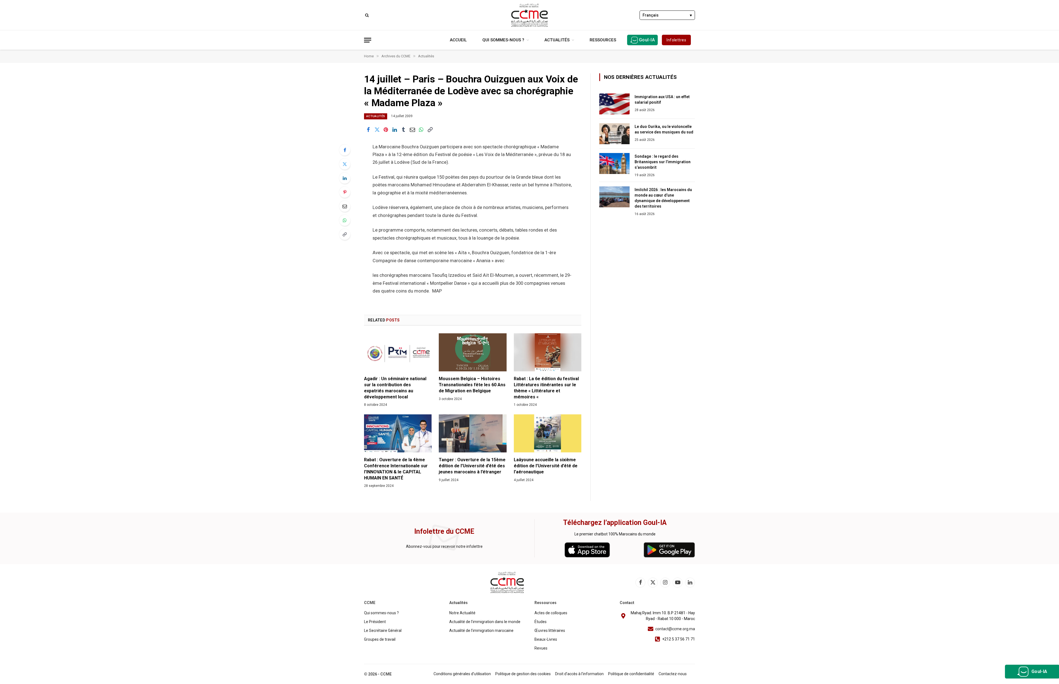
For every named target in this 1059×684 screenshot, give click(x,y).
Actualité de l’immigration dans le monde (484, 621)
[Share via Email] (412, 129)
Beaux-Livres (545, 639)
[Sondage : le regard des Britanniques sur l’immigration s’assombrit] (614, 163)
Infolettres (676, 40)
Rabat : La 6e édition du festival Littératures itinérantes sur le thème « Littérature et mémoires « (546, 387)
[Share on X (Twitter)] (377, 129)
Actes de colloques (550, 613)
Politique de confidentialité (631, 674)
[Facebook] (344, 149)
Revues (540, 648)
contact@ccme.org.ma (675, 629)
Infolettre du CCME (444, 531)
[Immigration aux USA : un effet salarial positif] (614, 103)
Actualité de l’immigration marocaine (481, 630)
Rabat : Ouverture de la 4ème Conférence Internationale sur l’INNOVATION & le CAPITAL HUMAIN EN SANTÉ (396, 468)
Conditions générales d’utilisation (462, 674)
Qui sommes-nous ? (503, 39)
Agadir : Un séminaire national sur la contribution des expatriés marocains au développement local (395, 387)
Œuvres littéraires (549, 630)
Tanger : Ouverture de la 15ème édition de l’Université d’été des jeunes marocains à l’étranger (472, 465)
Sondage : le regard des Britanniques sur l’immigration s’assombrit (663, 162)
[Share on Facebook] (368, 129)
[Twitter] (344, 164)
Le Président (375, 621)
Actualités (556, 39)
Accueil (458, 39)
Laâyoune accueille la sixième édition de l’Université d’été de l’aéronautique (545, 465)
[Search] (366, 15)
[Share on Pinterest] (386, 129)
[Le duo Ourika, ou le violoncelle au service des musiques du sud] (614, 133)
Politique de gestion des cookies (523, 674)
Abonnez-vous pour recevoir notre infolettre (444, 546)
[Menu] (367, 40)
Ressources (603, 39)
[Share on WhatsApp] (421, 129)
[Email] (344, 206)
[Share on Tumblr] (403, 129)
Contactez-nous (673, 674)
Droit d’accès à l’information (579, 674)
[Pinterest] (344, 192)
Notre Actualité (462, 613)
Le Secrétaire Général (383, 630)
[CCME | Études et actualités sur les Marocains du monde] (529, 15)
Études (540, 621)
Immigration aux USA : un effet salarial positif (662, 99)
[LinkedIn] (344, 178)
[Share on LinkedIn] (395, 129)
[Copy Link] (430, 129)
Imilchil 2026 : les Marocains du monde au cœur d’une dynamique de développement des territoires (663, 197)
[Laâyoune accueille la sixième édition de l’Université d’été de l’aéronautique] (547, 433)
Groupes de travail (379, 639)
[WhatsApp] (344, 220)
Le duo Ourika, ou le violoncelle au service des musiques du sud (664, 129)
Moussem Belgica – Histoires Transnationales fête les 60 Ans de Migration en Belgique (472, 384)
